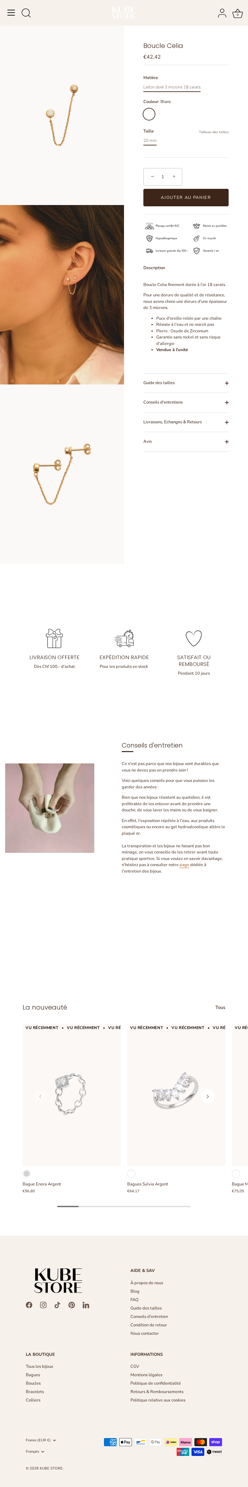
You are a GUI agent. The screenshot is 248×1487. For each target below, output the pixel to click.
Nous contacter (144, 1333)
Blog (135, 1291)
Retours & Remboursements (156, 1392)
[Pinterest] (71, 1305)
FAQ (134, 1300)
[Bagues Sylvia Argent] (176, 1095)
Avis (147, 441)
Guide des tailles (159, 383)
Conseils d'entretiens (163, 402)
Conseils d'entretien (149, 1317)
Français (32, 1451)
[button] (40, 1096)
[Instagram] (43, 1305)
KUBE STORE (51, 1468)
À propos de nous (146, 1283)
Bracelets (35, 1392)
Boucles (33, 1383)
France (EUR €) (38, 1440)
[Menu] (11, 13)
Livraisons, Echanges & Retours (172, 422)
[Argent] (26, 1173)
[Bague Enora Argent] (72, 1095)
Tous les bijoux (39, 1366)
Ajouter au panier (186, 197)
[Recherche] (26, 13)
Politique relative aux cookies (157, 1400)
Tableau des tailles (214, 132)
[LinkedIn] (86, 1305)
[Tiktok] (57, 1305)
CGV (134, 1366)
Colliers (33, 1400)
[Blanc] (131, 1173)
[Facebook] (29, 1305)
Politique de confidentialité (155, 1383)
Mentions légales (146, 1375)
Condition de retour (148, 1325)
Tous (220, 1007)
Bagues (33, 1375)
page (184, 865)
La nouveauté (45, 1007)
